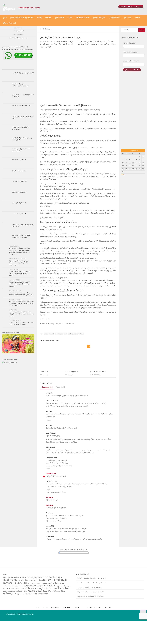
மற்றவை (137, 17)
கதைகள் (48, 17)
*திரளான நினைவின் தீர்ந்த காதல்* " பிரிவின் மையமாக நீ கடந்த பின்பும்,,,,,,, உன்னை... (19, 273)
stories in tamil (52, 588)
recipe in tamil (14, 588)
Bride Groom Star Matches (92, 607)
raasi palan (58, 586)
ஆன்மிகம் (43, 29)
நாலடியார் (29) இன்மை (98, 371)
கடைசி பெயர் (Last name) (130, 61)
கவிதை (39, 17)
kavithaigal (20, 582)
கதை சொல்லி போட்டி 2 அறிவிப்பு (131, 7)
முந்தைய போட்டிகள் (99, 17)
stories (42, 588)
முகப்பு (5, 17)
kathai (30, 580)
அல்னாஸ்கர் (44, 371)
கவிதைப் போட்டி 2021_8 (19, 170)
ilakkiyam (9, 579)
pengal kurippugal (20, 586)
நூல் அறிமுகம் (16, 593)
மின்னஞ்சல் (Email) (129, 43)
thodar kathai (65, 588)
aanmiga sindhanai (49, 333)
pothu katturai (72, 333)
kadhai (25, 580)
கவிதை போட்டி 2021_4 (19, 214)
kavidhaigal (59, 579)
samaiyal (23, 588)
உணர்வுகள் (19, 591)
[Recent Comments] (29, 67)
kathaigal (34, 580)
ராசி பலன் (34, 593)
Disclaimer (77, 607)
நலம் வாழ (127, 17)
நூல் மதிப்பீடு (59, 17)
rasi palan (6, 588)
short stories (32, 588)
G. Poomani (49, 497)
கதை (25, 591)
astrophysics (39, 577)
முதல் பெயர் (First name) (130, 52)
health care (48, 577)
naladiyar (39, 583)
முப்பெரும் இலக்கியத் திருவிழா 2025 (22, 17)
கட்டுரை (69, 17)
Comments (47, 387)
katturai (65, 333)
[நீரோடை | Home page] (9, 7)
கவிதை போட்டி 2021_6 (19, 159)
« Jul (122, 174)
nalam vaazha (47, 583)
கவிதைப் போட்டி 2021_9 (19, 192)
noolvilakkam (7, 586)
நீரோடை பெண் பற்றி (9, 23)
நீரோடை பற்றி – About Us (51, 607)
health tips (58, 577)
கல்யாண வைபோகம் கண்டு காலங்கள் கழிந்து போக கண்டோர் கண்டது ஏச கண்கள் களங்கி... (21, 314)
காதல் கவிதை (44, 590)
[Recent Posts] (7, 67)
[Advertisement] (133, 112)
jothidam (19, 580)
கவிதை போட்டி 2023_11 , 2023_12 (95, 578)
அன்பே (13, 591)
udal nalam (7, 591)
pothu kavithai (47, 585)
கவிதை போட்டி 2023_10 (98, 582)
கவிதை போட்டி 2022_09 (19, 203)
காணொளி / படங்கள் (83, 17)
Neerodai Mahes (51, 473)
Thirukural (107, 607)
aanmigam (58, 333)
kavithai (8, 582)
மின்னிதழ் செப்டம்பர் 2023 (93, 587)
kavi (49, 579)
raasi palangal (66, 586)
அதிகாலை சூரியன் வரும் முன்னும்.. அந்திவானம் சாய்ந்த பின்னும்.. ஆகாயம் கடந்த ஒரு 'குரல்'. (20, 263)
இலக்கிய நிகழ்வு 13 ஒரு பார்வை (21, 105)
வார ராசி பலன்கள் (43, 593)
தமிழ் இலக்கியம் (115, 17)
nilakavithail (59, 583)
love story (32, 583)
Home (38, 607)
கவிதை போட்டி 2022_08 (19, 181)
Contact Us (66, 607)
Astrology (31, 577)
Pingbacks (60, 387)
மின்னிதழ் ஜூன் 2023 (72, 371)
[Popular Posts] (18, 67)
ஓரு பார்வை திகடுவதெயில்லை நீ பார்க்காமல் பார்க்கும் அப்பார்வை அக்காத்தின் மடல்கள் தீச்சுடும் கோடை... (21, 303)
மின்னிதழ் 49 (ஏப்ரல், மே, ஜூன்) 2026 (23, 73)
